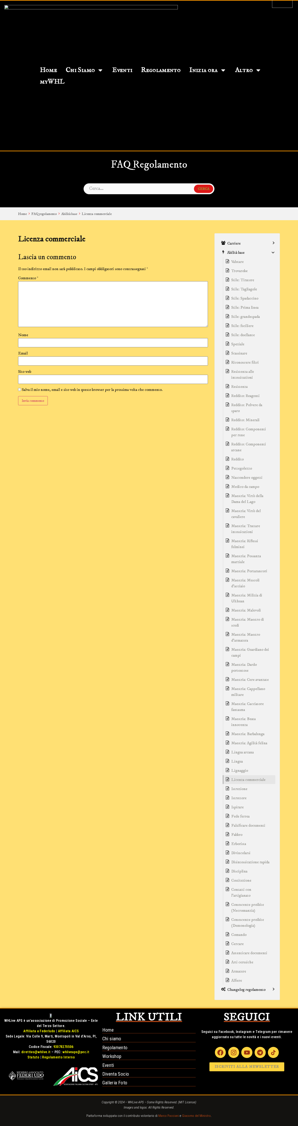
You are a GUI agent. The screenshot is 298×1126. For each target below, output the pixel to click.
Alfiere (236, 980)
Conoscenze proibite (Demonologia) (247, 922)
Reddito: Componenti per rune (248, 432)
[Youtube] (246, 1052)
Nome (23, 335)
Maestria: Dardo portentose (244, 667)
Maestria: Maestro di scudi (247, 622)
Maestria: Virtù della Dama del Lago (247, 499)
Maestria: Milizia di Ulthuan (246, 598)
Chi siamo (111, 1038)
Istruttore (239, 798)
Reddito (237, 459)
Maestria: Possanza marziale (246, 559)
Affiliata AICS (68, 1031)
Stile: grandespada (245, 316)
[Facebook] (220, 1052)
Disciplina (239, 871)
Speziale (237, 344)
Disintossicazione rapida (250, 862)
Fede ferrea (240, 816)
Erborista (238, 844)
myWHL (52, 82)
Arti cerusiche (242, 962)
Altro (244, 70)
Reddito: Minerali (245, 420)
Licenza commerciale (97, 214)
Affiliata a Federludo (39, 1031)
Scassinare (239, 353)
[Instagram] (233, 1052)
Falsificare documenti (248, 825)
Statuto (33, 1057)
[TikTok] (273, 1052)
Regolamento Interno (58, 1057)
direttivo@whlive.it (36, 1052)
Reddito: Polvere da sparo (246, 408)
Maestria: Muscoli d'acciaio (245, 583)
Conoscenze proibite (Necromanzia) (247, 907)
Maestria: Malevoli (246, 610)
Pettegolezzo (241, 468)
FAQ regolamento (44, 214)
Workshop (112, 1056)
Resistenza (239, 386)
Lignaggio (239, 770)
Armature (238, 971)
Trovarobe (239, 271)
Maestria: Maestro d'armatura (245, 637)
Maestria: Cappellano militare (248, 692)
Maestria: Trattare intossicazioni (245, 529)
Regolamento (161, 70)
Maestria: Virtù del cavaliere (246, 514)
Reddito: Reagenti (245, 396)
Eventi (122, 70)
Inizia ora (203, 70)
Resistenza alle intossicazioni (242, 374)
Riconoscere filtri (245, 362)
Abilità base (69, 214)
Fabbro (236, 834)
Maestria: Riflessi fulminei (244, 544)
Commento (28, 278)
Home (48, 70)
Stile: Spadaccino (244, 298)
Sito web (24, 371)
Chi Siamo (80, 70)
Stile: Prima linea (245, 307)
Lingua (237, 761)
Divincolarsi (240, 853)
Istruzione (239, 789)
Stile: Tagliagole (244, 289)
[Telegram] (260, 1052)
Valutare (237, 261)
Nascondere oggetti (246, 477)
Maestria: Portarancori (249, 571)
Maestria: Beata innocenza (243, 722)
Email (23, 353)
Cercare (237, 944)
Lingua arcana (242, 752)
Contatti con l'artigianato (241, 892)
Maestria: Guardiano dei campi (250, 652)
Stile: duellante (243, 335)
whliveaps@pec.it (75, 1052)
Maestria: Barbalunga (247, 734)
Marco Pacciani (168, 1116)
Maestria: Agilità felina (249, 743)
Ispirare (237, 807)
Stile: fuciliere (242, 326)
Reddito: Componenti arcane (248, 447)
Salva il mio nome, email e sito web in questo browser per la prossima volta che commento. (92, 389)
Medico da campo (245, 486)
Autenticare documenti (249, 953)
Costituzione (241, 880)
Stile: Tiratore (242, 280)
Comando (239, 934)
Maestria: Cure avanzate (250, 679)
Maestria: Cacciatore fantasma (247, 707)
